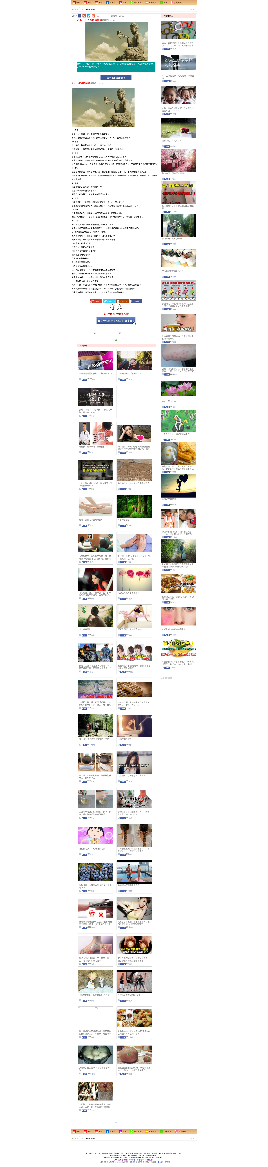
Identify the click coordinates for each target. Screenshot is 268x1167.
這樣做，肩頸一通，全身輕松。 (93, 447)
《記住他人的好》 (126, 739)
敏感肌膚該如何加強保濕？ (174, 629)
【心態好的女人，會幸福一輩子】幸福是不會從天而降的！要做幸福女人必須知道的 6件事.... (95, 595)
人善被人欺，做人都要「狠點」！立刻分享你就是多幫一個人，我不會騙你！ (95, 704)
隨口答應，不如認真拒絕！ (174, 173)
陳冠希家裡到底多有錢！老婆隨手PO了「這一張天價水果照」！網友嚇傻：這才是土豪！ (178, 534)
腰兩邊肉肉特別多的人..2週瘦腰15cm (95, 373)
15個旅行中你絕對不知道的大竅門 (94, 739)
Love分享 (192, 9)
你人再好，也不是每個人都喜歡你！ (133, 483)
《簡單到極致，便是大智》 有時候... (95, 995)
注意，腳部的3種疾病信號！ (91, 520)
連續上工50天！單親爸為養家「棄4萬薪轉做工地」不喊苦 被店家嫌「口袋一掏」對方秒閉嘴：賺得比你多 (95, 668)
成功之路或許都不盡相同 (129, 593)
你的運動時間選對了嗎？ (129, 885)
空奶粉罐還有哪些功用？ (173, 271)
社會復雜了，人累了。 (172, 141)
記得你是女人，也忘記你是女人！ (94, 849)
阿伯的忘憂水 (124, 520)
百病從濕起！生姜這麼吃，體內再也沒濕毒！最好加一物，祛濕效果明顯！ (178, 664)
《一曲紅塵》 (85, 629)
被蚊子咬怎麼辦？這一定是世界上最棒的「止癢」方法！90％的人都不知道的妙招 (178, 371)
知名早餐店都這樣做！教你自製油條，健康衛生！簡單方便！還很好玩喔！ (178, 468)
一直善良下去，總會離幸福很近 (176, 434)
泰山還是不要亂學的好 (172, 239)
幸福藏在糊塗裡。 (170, 499)
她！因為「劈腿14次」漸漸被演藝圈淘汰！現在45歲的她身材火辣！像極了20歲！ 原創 (134, 449)
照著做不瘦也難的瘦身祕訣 (130, 629)
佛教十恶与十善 (169, 401)
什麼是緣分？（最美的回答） (131, 373)
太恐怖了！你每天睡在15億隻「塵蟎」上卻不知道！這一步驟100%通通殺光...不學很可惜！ (95, 1106)
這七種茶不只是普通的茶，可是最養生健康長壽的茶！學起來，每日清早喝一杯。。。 (95, 1033)
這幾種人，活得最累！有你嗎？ (132, 776)
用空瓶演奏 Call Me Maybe (130, 995)
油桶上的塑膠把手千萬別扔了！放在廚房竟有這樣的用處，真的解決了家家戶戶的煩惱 (178, 45)
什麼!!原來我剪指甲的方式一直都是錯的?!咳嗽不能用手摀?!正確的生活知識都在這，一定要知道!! (95, 924)
